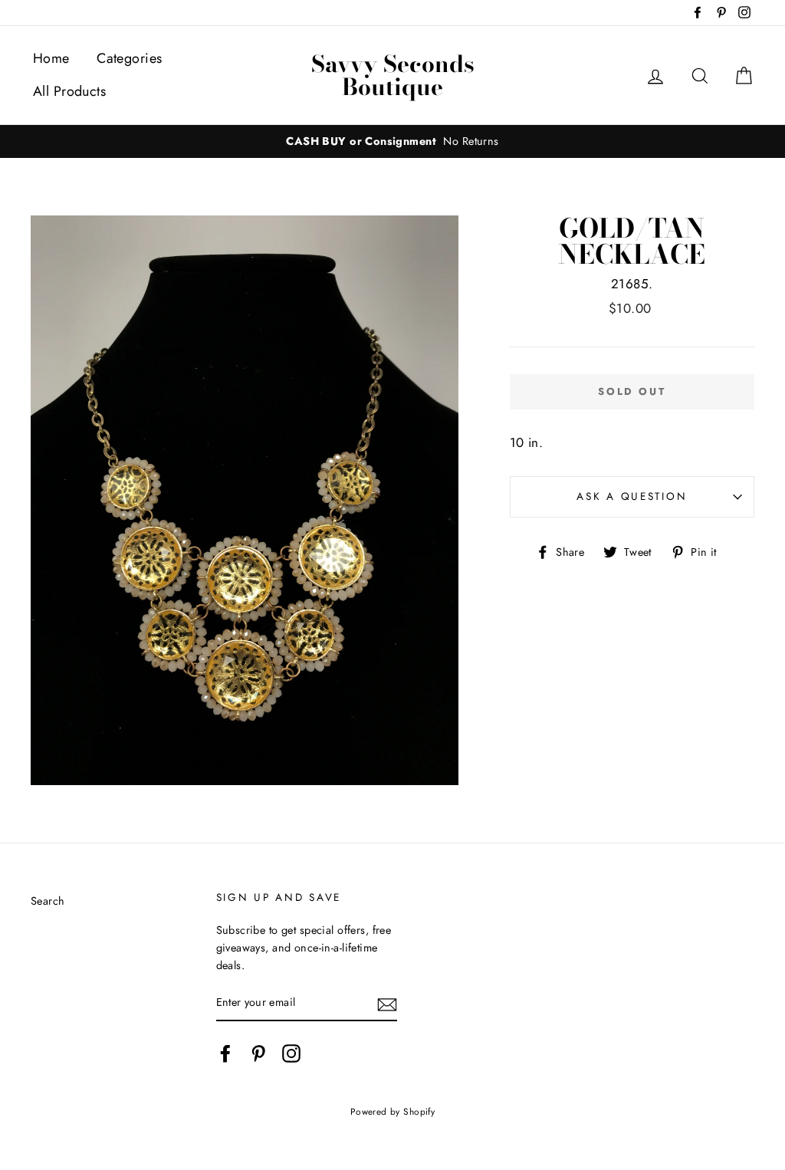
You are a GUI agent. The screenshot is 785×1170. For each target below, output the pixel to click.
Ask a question (631, 496)
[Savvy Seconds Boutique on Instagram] (291, 1053)
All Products (69, 91)
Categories (129, 58)
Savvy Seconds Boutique (393, 75)
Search (48, 901)
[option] (392, 141)
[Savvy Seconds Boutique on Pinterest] (258, 1053)
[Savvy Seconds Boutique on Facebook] (225, 1053)
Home (51, 58)
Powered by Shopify (392, 1111)
